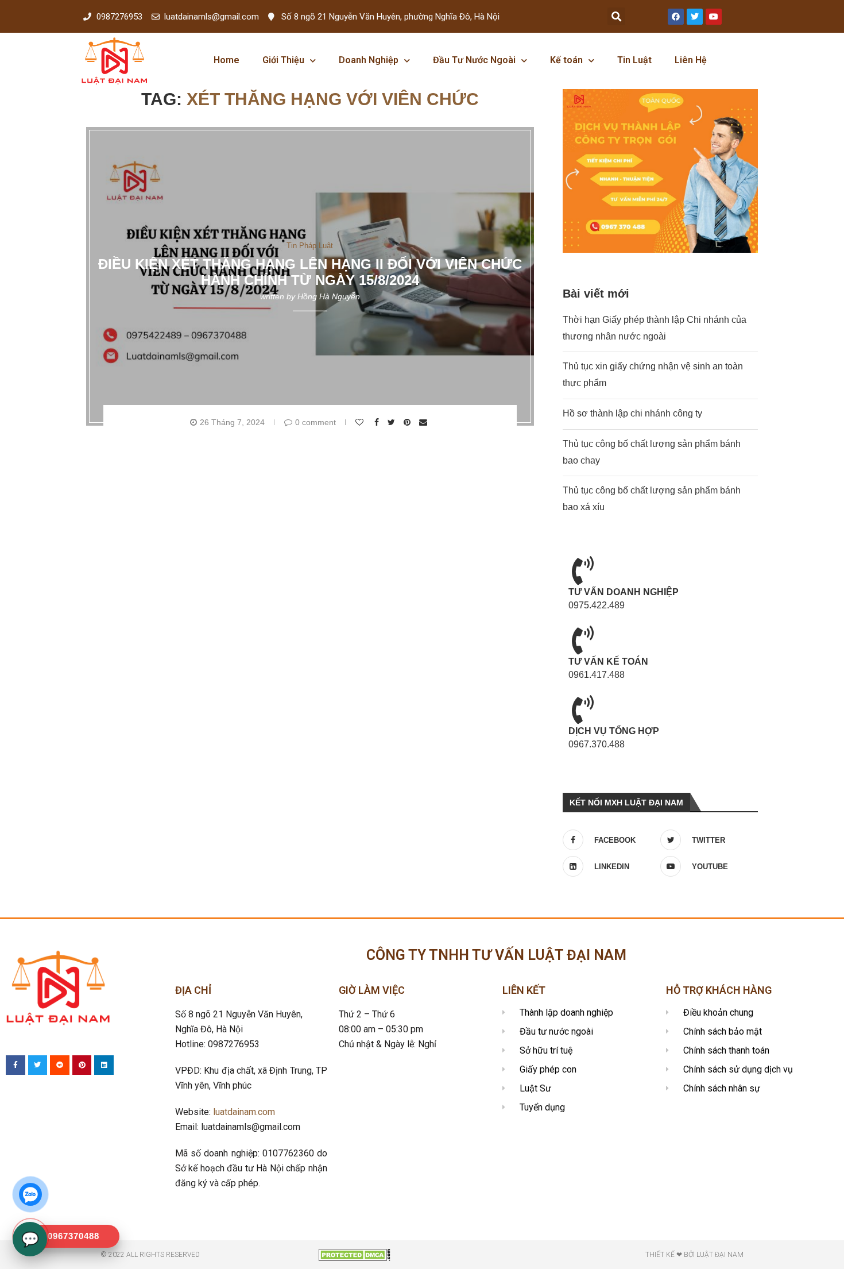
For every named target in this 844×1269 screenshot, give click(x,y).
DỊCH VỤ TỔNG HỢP (613, 731)
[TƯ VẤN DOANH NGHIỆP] (582, 570)
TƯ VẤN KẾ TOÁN (608, 661)
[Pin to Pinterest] (408, 422)
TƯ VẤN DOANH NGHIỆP (623, 592)
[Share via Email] (424, 422)
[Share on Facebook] (378, 422)
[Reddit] (59, 1065)
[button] (616, 16)
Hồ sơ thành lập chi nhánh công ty (632, 413)
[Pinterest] (82, 1065)
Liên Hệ (691, 60)
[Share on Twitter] (393, 422)
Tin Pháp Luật (310, 245)
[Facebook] (676, 17)
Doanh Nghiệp (368, 60)
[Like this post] (360, 422)
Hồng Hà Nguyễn (328, 296)
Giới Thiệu (283, 60)
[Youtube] (714, 17)
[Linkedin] (104, 1065)
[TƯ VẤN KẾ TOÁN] (582, 640)
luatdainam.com (244, 1111)
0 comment (315, 422)
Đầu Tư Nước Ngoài (474, 60)
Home (226, 60)
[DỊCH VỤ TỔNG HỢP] (582, 709)
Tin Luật (634, 60)
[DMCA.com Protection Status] (354, 1254)
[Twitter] (695, 17)
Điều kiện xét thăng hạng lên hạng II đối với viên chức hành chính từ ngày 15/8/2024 (310, 272)
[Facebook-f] (15, 1065)
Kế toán (566, 60)
